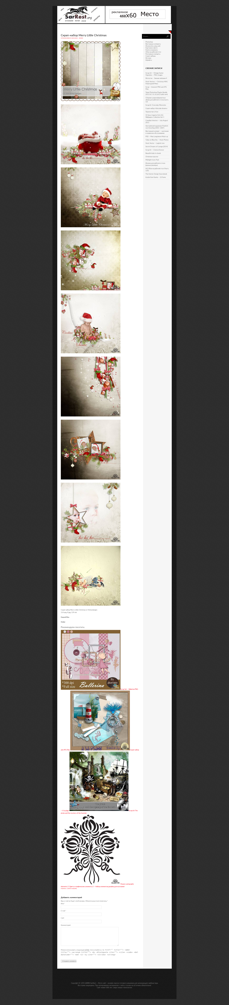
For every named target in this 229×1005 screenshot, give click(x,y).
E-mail (63, 911)
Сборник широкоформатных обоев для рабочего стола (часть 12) (157, 100)
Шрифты (149, 60)
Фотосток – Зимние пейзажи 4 (156, 78)
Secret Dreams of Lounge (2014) (157, 146)
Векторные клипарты (153, 44)
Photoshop (149, 42)
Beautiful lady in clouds (153, 153)
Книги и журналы (152, 50)
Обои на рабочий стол (153, 52)
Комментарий (65, 925)
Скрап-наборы (72, 888)
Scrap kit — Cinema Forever (155, 150)
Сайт (62, 918)
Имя (63, 904)
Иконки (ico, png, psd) (153, 46)
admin (81, 38)
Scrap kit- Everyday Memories (156, 105)
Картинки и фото (151, 48)
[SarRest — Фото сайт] (81, 23)
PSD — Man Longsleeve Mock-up (157, 136)
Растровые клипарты (153, 54)
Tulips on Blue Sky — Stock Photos (157, 140)
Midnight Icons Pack (152, 160)
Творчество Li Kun (152, 112)
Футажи (148, 58)
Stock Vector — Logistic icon (155, 143)
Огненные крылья (152, 157)
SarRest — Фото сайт (98, 983)
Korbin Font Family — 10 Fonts (156, 177)
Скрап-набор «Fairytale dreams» (156, 108)
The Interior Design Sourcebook (156, 174)
